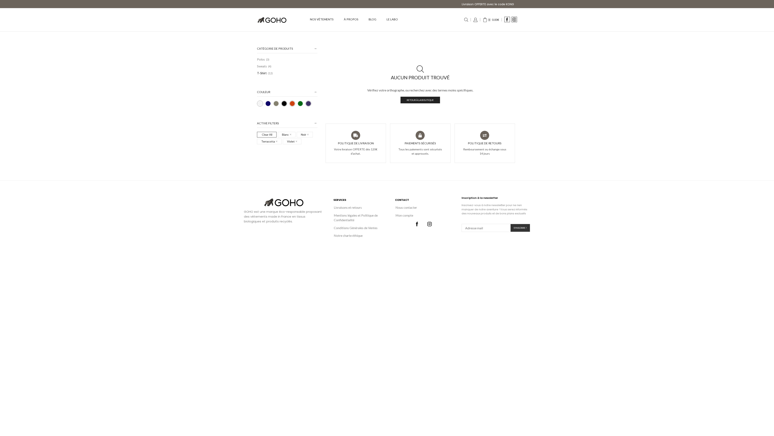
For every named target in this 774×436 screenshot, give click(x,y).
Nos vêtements (322, 19)
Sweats (262, 66)
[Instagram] (514, 20)
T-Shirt (262, 73)
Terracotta (268, 141)
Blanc (285, 134)
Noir (303, 134)
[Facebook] (507, 20)
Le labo (392, 19)
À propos (351, 19)
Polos (261, 59)
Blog (372, 19)
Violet (291, 141)
